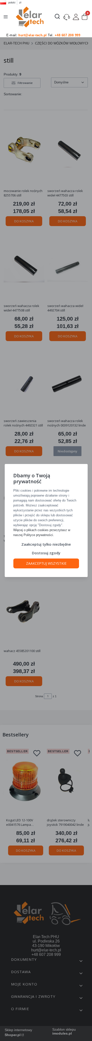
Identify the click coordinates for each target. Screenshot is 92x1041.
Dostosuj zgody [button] (46, 552)
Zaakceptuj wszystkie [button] (46, 563)
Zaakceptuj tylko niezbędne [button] (46, 544)
